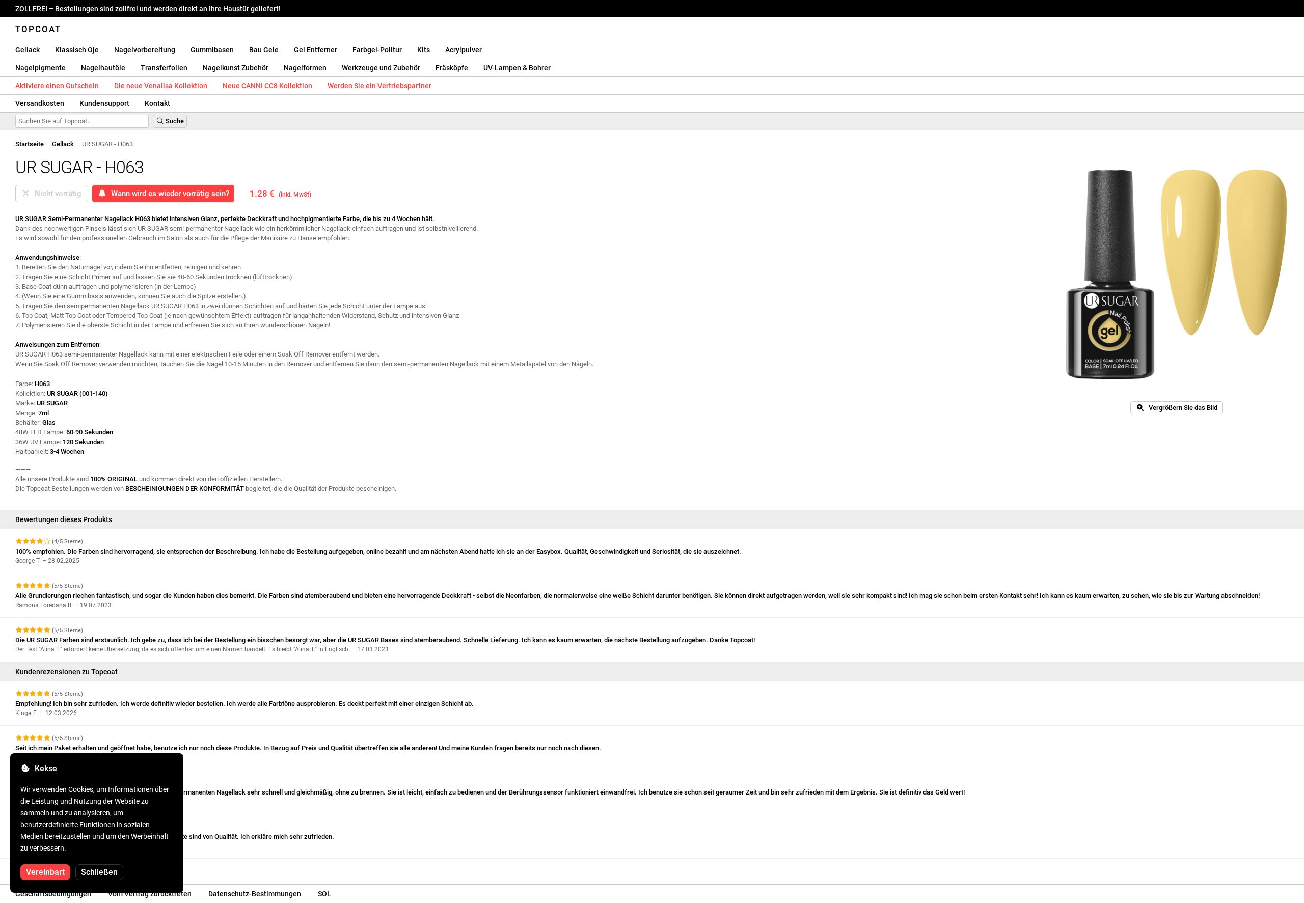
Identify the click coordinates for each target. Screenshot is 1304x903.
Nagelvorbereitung (144, 50)
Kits (423, 50)
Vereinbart (45, 872)
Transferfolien (164, 68)
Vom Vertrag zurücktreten (150, 894)
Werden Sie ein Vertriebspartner (379, 85)
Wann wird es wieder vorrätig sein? (168, 193)
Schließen (99, 872)
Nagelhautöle (103, 68)
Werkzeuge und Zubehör (381, 68)
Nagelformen (305, 68)
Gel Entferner (315, 50)
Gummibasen (212, 50)
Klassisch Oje (77, 50)
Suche (174, 121)
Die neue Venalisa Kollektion (160, 85)
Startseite (29, 144)
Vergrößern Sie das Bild (1180, 408)
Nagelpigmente (40, 68)
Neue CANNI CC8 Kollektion (267, 85)
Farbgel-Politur (377, 50)
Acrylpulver (463, 50)
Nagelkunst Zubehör (235, 68)
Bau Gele (264, 50)
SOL (324, 894)
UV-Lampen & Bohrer (517, 68)
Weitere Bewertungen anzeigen (62, 867)
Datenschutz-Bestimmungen (254, 894)
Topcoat (38, 29)
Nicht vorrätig (56, 193)
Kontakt (157, 103)
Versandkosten (39, 103)
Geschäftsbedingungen (53, 894)
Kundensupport (104, 103)
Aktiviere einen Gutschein (57, 85)
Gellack (27, 50)
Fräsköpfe (452, 68)
